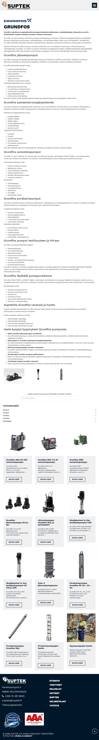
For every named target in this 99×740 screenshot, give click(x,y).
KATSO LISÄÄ (14, 479)
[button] (94, 5)
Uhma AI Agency (23, 736)
